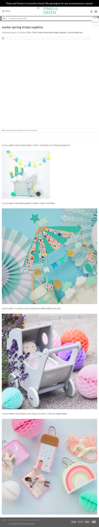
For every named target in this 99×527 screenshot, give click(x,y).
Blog (39, 520)
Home (4, 520)
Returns (31, 520)
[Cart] (95, 11)
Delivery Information (17, 520)
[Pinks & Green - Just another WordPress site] (49, 11)
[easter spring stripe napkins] (46, 81)
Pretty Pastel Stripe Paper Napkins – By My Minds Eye (59, 32)
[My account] (91, 11)
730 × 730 (31, 32)
